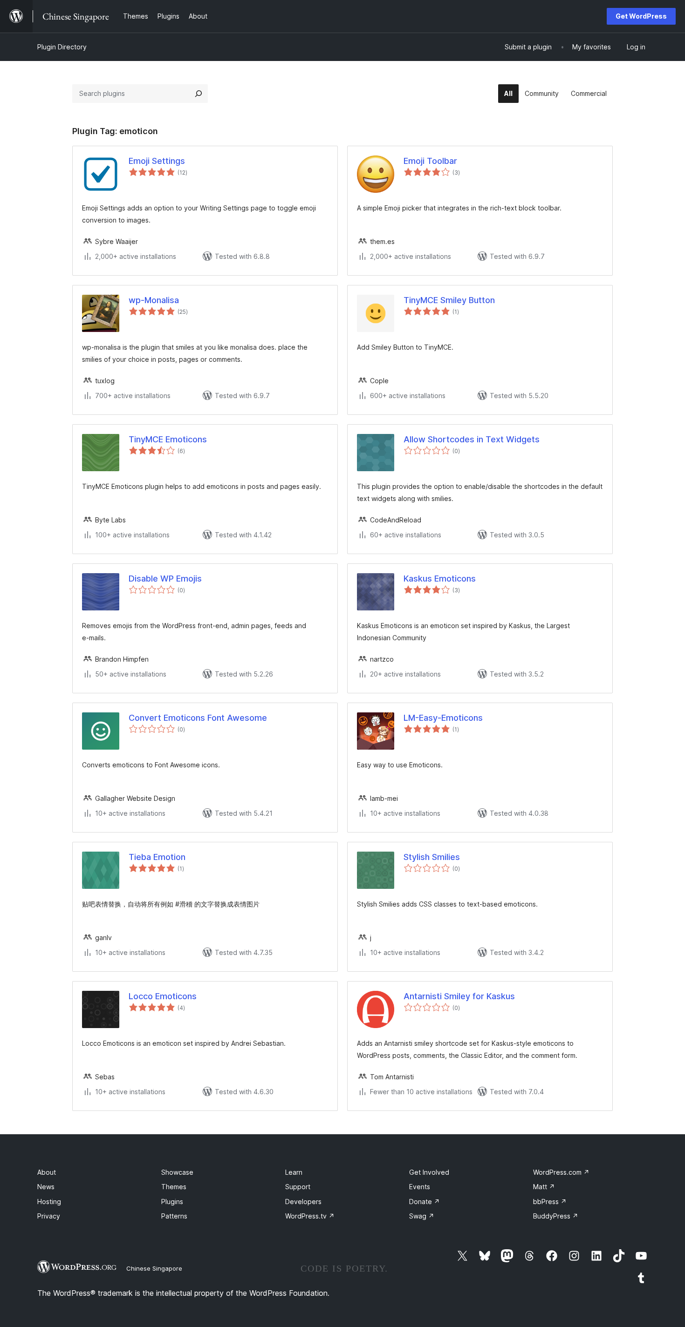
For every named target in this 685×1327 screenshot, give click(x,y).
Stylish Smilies (432, 857)
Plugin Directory (62, 47)
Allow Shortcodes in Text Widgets (472, 439)
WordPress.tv (310, 1216)
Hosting (49, 1201)
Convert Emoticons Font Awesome (198, 718)
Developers (303, 1201)
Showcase (177, 1172)
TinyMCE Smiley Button (449, 300)
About (46, 1172)
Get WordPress (641, 16)
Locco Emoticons (163, 996)
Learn (293, 1172)
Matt (544, 1187)
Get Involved (429, 1172)
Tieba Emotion (157, 857)
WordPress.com (561, 1172)
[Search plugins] (198, 93)
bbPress (550, 1201)
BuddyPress (555, 1216)
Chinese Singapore (154, 1268)
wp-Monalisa (154, 300)
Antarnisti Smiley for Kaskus (459, 996)
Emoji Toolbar (430, 161)
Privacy (48, 1216)
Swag (421, 1216)
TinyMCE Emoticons (168, 439)
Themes (173, 1187)
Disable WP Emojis (165, 578)
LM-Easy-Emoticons (443, 718)
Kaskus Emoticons (440, 578)
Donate (424, 1201)
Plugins (172, 1201)
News (46, 1187)
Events (419, 1187)
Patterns (174, 1216)
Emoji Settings (157, 161)
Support (297, 1187)
